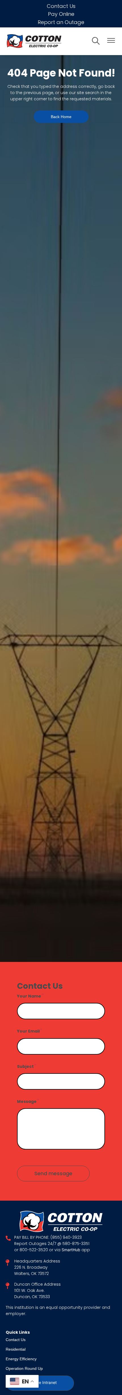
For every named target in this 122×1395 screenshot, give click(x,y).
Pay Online (61, 14)
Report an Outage (61, 22)
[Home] (46, 41)
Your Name (29, 996)
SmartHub (71, 1250)
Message (27, 1101)
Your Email (28, 1031)
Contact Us (61, 6)
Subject (25, 1066)
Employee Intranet (40, 1383)
